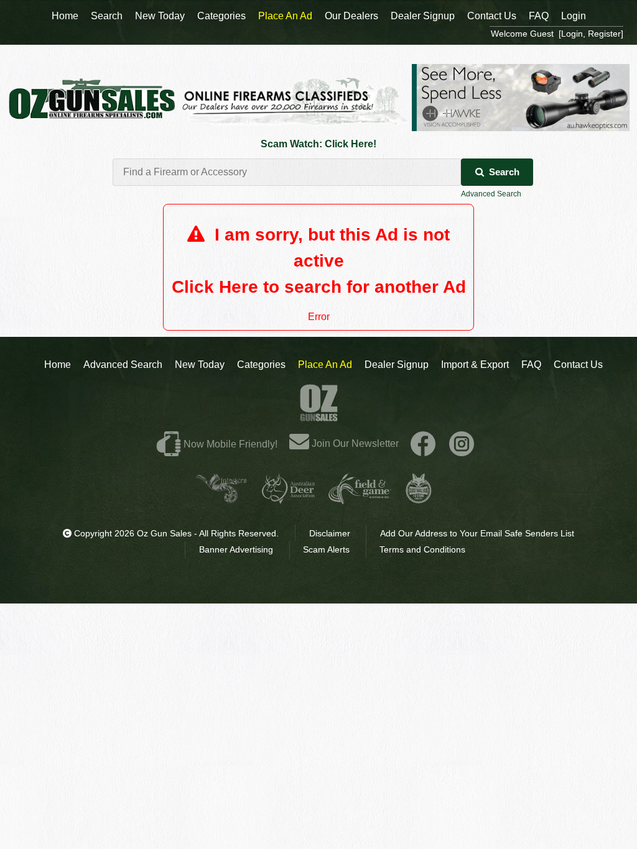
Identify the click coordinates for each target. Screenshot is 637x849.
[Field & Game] (359, 498)
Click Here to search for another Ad (319, 286)
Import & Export (475, 364)
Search (504, 172)
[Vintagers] (221, 498)
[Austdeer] (288, 498)
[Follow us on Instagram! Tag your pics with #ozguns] (461, 443)
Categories (261, 364)
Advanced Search (491, 194)
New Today (200, 364)
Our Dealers (351, 16)
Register (604, 34)
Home (57, 364)
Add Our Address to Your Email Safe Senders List (477, 533)
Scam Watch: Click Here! (318, 144)
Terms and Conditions (422, 549)
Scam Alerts (326, 549)
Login (573, 16)
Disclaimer (329, 533)
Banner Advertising (236, 549)
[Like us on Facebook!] (423, 443)
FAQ (531, 364)
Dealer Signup (397, 364)
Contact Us (578, 364)
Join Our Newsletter (354, 443)
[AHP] (418, 498)
